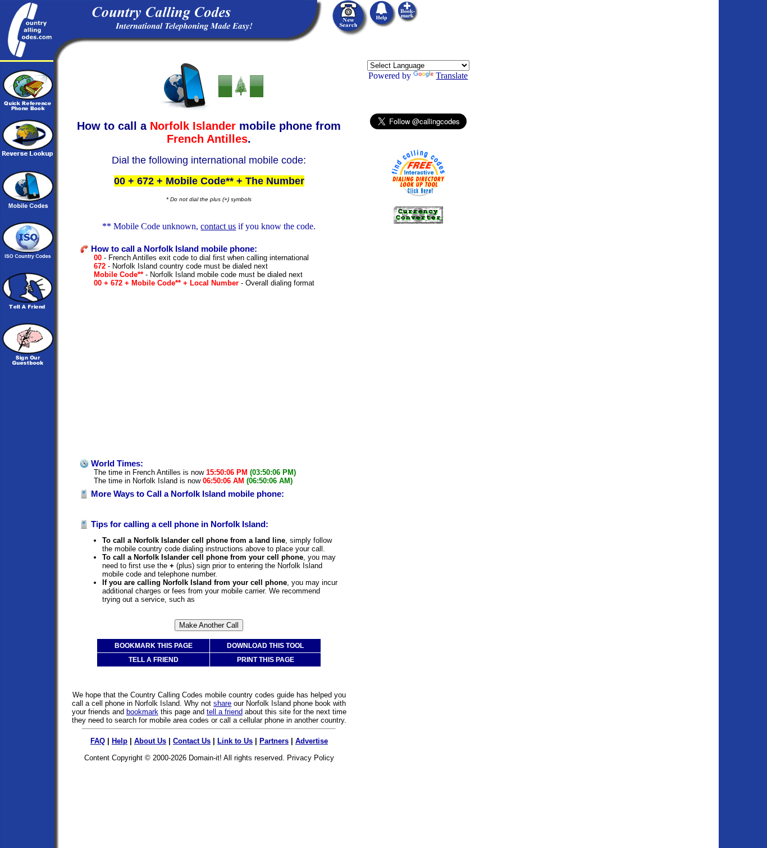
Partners (274, 741)
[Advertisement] (209, 373)
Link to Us (235, 741)
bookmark (142, 712)
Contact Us (192, 741)
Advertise (311, 741)
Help (119, 741)
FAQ (97, 741)
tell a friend (225, 712)
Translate (452, 75)
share (222, 703)
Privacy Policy (310, 758)
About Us (150, 741)
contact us (218, 226)
